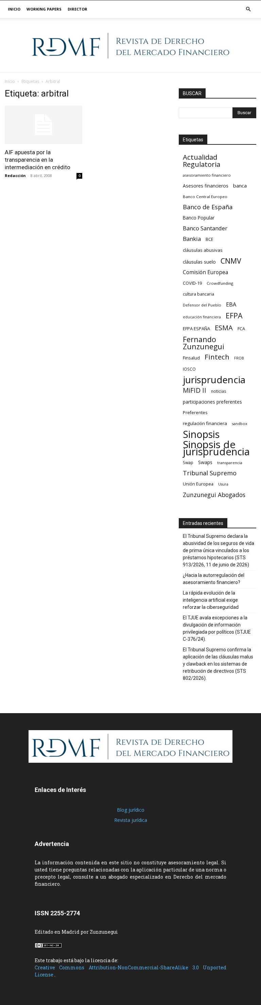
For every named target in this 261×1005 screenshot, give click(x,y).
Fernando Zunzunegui (203, 343)
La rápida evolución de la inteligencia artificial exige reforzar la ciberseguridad (211, 600)
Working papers (44, 9)
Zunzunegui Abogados (214, 494)
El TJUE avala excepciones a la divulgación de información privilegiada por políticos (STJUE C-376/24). (217, 628)
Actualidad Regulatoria (201, 161)
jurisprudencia (214, 379)
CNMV (231, 260)
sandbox (239, 423)
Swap (188, 462)
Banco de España (207, 207)
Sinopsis (201, 434)
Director (77, 9)
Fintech (217, 356)
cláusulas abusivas (203, 250)
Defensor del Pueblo (202, 304)
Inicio (14, 9)
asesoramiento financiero (207, 175)
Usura (223, 484)
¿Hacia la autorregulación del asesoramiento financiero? (213, 578)
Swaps (205, 462)
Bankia (192, 238)
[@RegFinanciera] (130, 45)
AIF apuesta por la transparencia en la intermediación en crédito (37, 160)
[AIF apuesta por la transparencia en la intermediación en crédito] (43, 125)
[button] (248, 9)
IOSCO (189, 369)
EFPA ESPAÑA (196, 328)
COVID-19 (192, 283)
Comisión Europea (205, 272)
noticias (218, 391)
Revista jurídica (130, 820)
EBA (231, 304)
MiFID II (194, 390)
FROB (239, 358)
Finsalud (191, 358)
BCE (209, 239)
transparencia (229, 462)
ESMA (224, 327)
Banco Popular (198, 217)
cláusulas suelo (199, 262)
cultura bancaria (198, 294)
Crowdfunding (220, 283)
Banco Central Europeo (205, 196)
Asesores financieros (205, 185)
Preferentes (195, 413)
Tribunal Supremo (210, 473)
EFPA (234, 315)
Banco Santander (205, 228)
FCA (241, 328)
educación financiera (202, 317)
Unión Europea (198, 484)
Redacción (15, 175)
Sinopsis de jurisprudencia (216, 448)
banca (240, 185)
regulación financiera (205, 423)
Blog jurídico (130, 810)
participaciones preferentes (212, 402)
